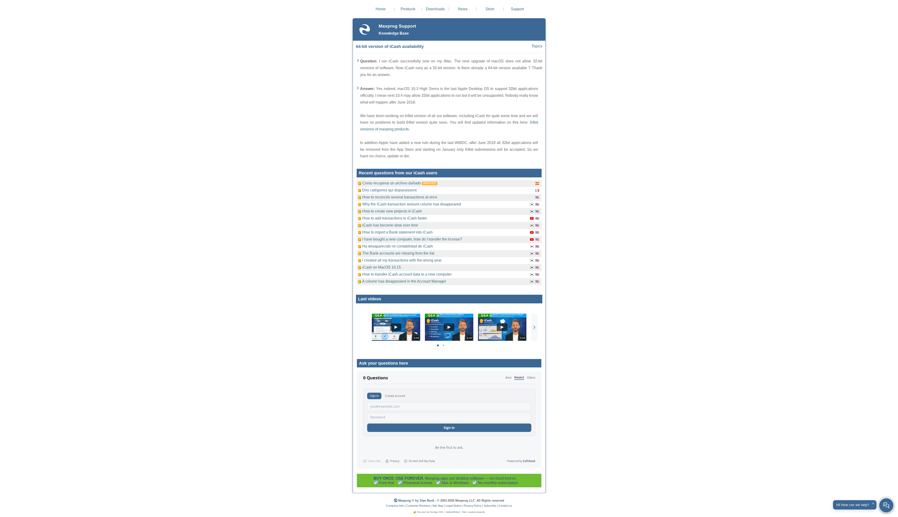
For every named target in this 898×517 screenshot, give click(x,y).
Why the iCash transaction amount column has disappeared (411, 204)
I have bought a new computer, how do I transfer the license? (412, 239)
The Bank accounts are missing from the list (398, 253)
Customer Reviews (418, 505)
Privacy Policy (473, 505)
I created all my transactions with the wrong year (402, 260)
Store (489, 9)
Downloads (435, 9)
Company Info (395, 505)
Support (517, 9)
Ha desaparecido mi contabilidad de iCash (397, 246)
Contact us (505, 505)
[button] (534, 327)
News (462, 9)
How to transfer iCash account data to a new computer (407, 274)
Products (408, 9)
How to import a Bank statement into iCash (397, 232)
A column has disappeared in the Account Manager (404, 281)
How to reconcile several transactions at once (399, 197)
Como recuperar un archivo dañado (391, 183)
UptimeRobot (453, 512)
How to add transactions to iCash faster (394, 218)
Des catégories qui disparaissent (389, 190)
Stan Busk (427, 500)
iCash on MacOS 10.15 (381, 267)
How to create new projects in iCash (392, 211)
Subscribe (490, 505)
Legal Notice (453, 505)
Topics (537, 46)
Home (381, 9)
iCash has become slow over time (390, 225)
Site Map (437, 505)
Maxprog (404, 500)
